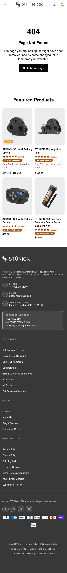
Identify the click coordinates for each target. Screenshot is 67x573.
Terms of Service (11, 467)
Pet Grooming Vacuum (14, 391)
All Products (8, 385)
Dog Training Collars (12, 361)
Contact (6, 411)
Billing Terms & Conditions (15, 472)
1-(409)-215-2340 (18, 286)
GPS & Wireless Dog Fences (17, 373)
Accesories (8, 379)
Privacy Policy (9, 455)
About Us (7, 417)
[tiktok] (21, 509)
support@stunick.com (20, 295)
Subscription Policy (12, 484)
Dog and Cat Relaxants (14, 355)
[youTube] (29, 509)
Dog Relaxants (10, 367)
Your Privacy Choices (13, 478)
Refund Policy (9, 449)
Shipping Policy (10, 461)
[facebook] (5, 509)
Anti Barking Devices (13, 350)
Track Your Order (11, 429)
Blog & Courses (10, 423)
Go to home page (33, 68)
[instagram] (13, 509)
